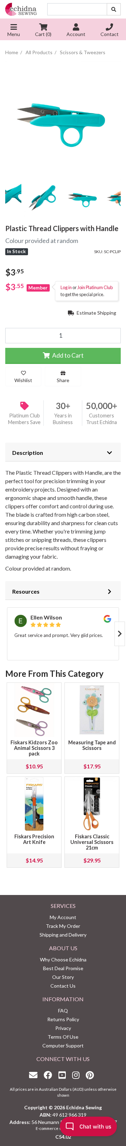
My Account (63, 917)
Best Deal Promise (63, 968)
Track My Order (63, 926)
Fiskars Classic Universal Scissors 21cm (91, 842)
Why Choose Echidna (63, 959)
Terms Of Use (63, 1037)
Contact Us (63, 986)
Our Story (63, 977)
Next (119, 634)
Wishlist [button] (23, 380)
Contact (109, 34)
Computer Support (63, 1045)
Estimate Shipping (96, 313)
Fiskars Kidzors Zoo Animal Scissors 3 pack (34, 748)
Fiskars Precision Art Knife (34, 839)
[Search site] (114, 9)
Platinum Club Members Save (24, 419)
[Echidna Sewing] (21, 9)
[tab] (63, 452)
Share (63, 380)
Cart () (43, 34)
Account (75, 34)
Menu (13, 34)
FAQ (63, 1011)
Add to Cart (67, 355)
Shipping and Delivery (63, 935)
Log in (66, 287)
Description (27, 452)
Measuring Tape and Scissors (92, 745)
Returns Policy (63, 1019)
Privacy (63, 1028)
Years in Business (63, 419)
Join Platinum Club (95, 287)
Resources (26, 591)
